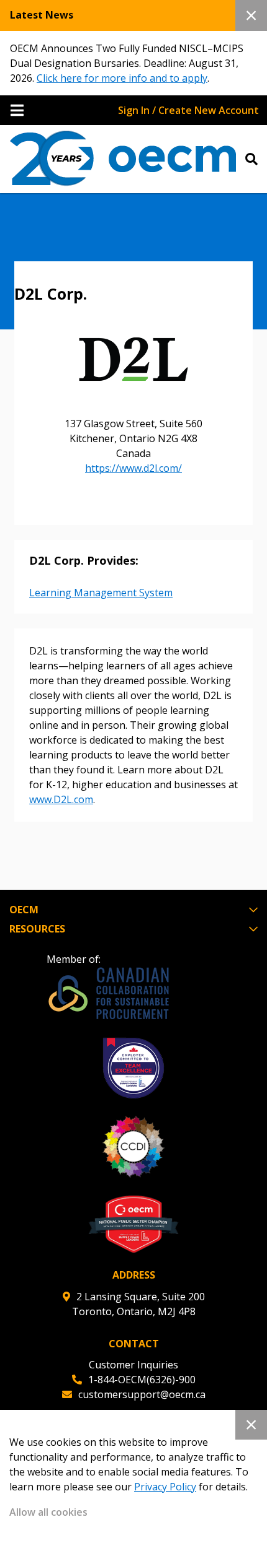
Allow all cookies (48, 1512)
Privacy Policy (165, 1486)
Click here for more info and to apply (122, 78)
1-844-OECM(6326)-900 (142, 1379)
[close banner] (251, 15)
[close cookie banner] (251, 1425)
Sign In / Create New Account (188, 110)
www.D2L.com (61, 799)
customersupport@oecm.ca (142, 1394)
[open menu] (17, 110)
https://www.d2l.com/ (133, 468)
